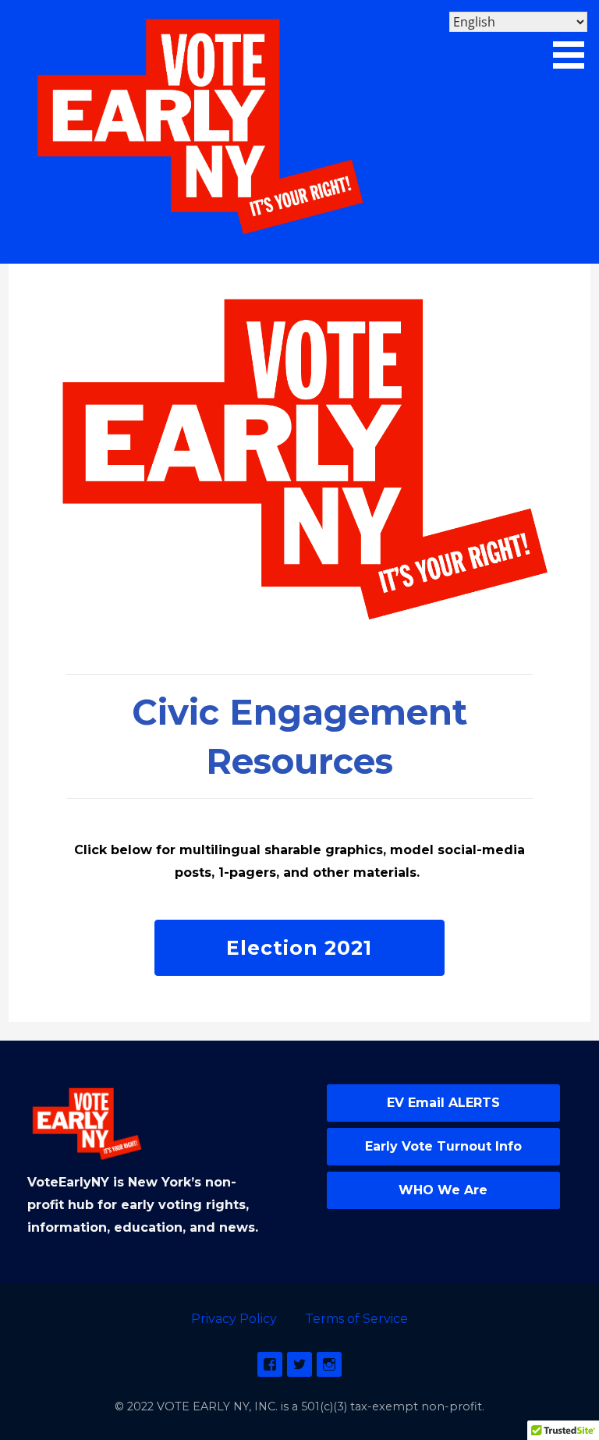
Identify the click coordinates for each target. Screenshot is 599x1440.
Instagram (329, 1364)
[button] (574, 37)
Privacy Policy (234, 1318)
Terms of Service (356, 1318)
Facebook (269, 1364)
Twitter (299, 1364)
